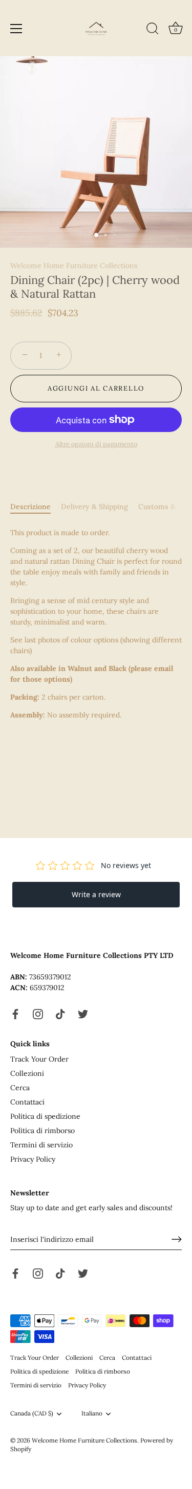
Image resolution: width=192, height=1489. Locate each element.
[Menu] (16, 28)
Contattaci (27, 1102)
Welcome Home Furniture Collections (73, 265)
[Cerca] (152, 30)
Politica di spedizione (45, 1116)
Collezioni (27, 1073)
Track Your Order (39, 1059)
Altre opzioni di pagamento (96, 444)
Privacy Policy (32, 1159)
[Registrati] (177, 1239)
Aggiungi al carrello (96, 388)
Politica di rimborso (42, 1130)
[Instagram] (38, 1013)
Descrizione (30, 506)
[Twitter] (83, 1013)
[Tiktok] (60, 1013)
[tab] (35, 506)
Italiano (91, 1413)
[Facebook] (15, 1013)
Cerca (20, 1087)
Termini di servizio (41, 1144)
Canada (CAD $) (31, 1413)
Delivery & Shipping (94, 506)
